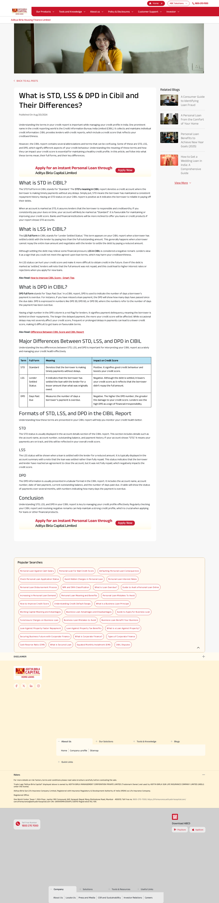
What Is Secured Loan (61, 644)
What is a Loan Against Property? (123, 628)
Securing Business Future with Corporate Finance (45, 636)
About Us (58, 897)
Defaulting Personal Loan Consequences (119, 571)
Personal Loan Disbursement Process (38, 587)
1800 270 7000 (30, 825)
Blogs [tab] (177, 741)
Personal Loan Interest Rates (122, 579)
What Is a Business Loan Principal (112, 603)
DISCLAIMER (20, 656)
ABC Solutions (177, 3)
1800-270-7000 (201, 3)
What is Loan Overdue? (106, 587)
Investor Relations (133, 897)
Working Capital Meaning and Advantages (40, 612)
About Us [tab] (66, 741)
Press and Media (87, 897)
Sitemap (94, 750)
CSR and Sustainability (109, 897)
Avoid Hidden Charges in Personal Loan (84, 579)
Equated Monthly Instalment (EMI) (94, 644)
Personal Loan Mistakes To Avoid (119, 595)
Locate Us (71, 897)
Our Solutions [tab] (106, 741)
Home (156, 3)
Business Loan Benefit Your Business (119, 620)
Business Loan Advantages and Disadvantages (89, 612)
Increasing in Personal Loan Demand (38, 595)
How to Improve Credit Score (34, 603)
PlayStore (181, 830)
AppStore (199, 830)
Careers (148, 897)
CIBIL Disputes (123, 644)
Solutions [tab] (88, 889)
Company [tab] (58, 889)
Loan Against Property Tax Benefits (83, 628)
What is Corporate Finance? (88, 636)
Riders (17, 774)
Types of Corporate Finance (121, 636)
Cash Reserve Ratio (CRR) (32, 644)
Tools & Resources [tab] (121, 889)
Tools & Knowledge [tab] (146, 741)
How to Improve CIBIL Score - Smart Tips (52, 277)
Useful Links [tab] (147, 889)
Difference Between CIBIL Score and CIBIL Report (57, 331)
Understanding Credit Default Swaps (72, 603)
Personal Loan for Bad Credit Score (76, 571)
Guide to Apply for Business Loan (133, 612)
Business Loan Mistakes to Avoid (80, 620)
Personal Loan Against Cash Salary (37, 571)
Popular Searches (30, 562)
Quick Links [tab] (67, 762)
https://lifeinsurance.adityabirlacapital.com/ (166, 799)
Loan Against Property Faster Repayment (40, 628)
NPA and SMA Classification (75, 587)
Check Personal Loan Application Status (39, 579)
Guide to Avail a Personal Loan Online (141, 587)
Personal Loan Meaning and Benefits (79, 595)
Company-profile (78, 750)
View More (181, 182)
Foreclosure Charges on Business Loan (39, 620)
